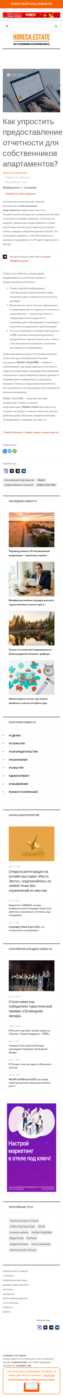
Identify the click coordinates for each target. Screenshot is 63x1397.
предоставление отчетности (19, 485)
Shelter (41, 480)
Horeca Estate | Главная (15, 1271)
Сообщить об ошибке (14, 1355)
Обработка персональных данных (15, 1296)
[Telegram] (10, 451)
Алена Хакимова (40, 1244)
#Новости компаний (23, 792)
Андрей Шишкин (19, 1244)
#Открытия (17, 743)
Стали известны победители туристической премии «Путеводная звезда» (30, 1009)
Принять (31, 1386)
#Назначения (18, 760)
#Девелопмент (19, 776)
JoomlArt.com (23, 1365)
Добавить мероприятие (16, 1285)
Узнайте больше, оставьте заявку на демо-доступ (31, 432)
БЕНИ (41, 1226)
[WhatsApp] (15, 451)
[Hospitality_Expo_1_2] (31, 15)
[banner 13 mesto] (31, 1147)
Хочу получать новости (11, 1305)
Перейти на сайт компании (20, 194)
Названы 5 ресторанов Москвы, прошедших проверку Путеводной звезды (28, 1049)
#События (16, 768)
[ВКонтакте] (5, 451)
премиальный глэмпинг (23, 1250)
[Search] (56, 26)
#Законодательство (23, 752)
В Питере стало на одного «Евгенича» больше (30, 1065)
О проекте (8, 1275)
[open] (7, 26)
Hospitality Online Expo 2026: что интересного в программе (26, 928)
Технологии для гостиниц (24, 1221)
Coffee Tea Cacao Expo (22, 1226)
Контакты (8, 1289)
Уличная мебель (19, 1232)
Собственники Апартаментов (19, 480)
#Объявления (18, 784)
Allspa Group (16, 1238)
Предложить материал (15, 1280)
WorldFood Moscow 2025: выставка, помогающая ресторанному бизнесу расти (29, 1083)
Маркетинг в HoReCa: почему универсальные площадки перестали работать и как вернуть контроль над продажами (30, 910)
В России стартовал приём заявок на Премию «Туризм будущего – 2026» (29, 1032)
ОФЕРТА (7, 1312)
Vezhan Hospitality (41, 1232)
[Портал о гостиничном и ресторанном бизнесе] (31, 39)
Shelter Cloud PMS (46, 485)
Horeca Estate (19, 1362)
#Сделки (15, 735)
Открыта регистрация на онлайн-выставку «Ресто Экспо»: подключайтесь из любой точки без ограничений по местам (30, 881)
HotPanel (32, 1238)
